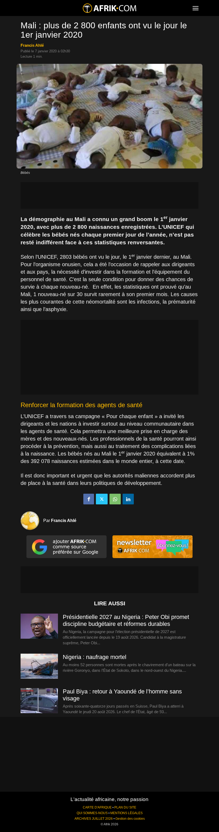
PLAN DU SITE (125, 807)
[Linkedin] (128, 499)
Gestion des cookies (130, 819)
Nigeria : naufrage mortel (94, 657)
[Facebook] (88, 499)
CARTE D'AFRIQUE (97, 807)
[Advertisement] (109, 195)
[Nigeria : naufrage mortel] (39, 666)
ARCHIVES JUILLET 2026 (94, 819)
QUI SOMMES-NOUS (92, 813)
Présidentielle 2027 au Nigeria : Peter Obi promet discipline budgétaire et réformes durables (126, 620)
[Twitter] (102, 499)
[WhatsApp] (115, 499)
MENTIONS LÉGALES (126, 813)
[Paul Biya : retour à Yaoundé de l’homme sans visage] (39, 701)
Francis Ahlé (32, 45)
